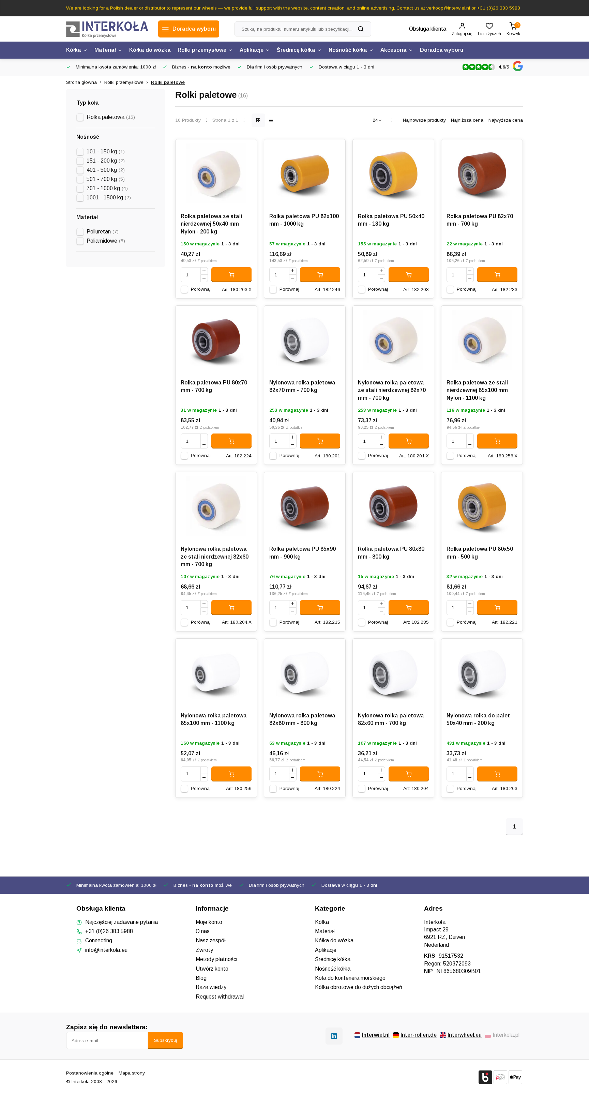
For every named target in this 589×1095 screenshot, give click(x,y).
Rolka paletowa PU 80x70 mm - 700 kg (214, 386)
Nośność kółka (348, 50)
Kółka (73, 50)
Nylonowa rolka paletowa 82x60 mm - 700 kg (391, 719)
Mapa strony (132, 1073)
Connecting (98, 940)
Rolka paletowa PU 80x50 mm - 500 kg (480, 552)
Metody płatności (216, 959)
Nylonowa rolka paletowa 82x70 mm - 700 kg (302, 386)
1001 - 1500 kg (109, 197)
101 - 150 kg (106, 151)
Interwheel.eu (465, 1035)
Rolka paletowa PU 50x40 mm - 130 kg (391, 220)
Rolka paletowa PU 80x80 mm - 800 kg (391, 552)
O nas (203, 931)
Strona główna (81, 82)
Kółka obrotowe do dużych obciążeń (358, 987)
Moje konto (209, 922)
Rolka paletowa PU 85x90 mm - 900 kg (302, 552)
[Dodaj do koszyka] (231, 274)
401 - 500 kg (106, 170)
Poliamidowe (106, 241)
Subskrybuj (165, 1040)
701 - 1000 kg (107, 188)
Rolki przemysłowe (202, 50)
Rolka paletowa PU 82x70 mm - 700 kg (480, 220)
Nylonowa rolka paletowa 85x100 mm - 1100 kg (214, 719)
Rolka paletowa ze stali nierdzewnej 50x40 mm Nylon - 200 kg (211, 223)
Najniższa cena (467, 120)
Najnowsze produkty (424, 120)
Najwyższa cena (505, 120)
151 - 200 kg (106, 161)
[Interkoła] (107, 29)
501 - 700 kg (106, 179)
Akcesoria (393, 50)
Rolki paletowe (168, 82)
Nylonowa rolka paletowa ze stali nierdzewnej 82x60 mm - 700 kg (214, 556)
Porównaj (201, 289)
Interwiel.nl (376, 1035)
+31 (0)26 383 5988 (109, 931)
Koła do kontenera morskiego (350, 978)
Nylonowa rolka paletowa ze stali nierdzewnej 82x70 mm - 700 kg (392, 390)
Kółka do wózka (150, 50)
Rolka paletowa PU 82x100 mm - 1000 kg (304, 220)
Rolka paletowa (111, 117)
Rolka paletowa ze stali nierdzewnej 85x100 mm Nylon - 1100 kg (477, 390)
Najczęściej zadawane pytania (121, 922)
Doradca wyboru (441, 50)
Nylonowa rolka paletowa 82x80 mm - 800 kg (302, 719)
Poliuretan (103, 231)
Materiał (105, 50)
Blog (201, 978)
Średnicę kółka (296, 50)
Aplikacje (251, 50)
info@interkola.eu (106, 950)
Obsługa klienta (427, 29)
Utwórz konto (212, 969)
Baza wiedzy (211, 987)
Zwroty (204, 950)
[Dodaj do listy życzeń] (246, 149)
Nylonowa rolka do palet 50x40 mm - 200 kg (478, 719)
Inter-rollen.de (419, 1035)
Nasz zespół (211, 940)
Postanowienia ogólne (90, 1073)
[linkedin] (334, 1036)
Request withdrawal (220, 997)
